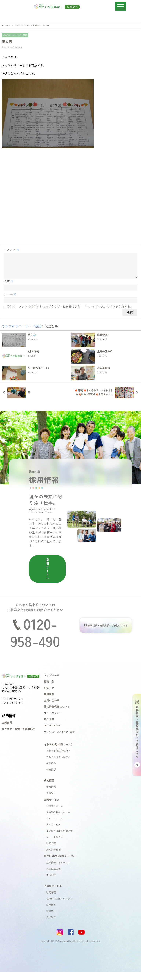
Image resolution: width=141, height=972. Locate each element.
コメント (11, 249)
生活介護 (51, 875)
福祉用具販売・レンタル (59, 898)
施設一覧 (49, 681)
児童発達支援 (53, 868)
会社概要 (49, 780)
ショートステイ (54, 837)
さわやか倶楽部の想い (58, 750)
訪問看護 (51, 892)
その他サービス (53, 886)
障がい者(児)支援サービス (59, 856)
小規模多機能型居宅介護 (59, 830)
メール (10, 294)
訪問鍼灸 (51, 904)
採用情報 (49, 694)
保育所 (49, 911)
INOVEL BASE (52, 725)
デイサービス (53, 824)
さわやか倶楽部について (58, 744)
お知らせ (49, 688)
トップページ (51, 675)
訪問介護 (51, 843)
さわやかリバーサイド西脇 (15, 35)
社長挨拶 (51, 769)
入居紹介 (51, 917)
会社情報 (51, 786)
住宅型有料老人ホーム (58, 812)
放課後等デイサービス (58, 862)
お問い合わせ (51, 700)
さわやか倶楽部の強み (58, 757)
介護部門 (7, 722)
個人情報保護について (57, 706)
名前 (8, 281)
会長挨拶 (51, 763)
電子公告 (49, 719)
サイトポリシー (53, 713)
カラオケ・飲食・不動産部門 (18, 729)
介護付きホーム (54, 806)
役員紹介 (51, 793)
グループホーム (54, 818)
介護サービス (51, 799)
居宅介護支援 (53, 849)
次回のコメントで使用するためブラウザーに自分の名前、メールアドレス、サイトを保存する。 (70, 306)
